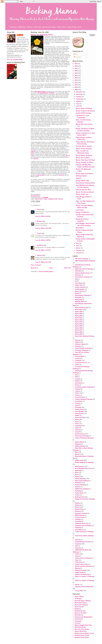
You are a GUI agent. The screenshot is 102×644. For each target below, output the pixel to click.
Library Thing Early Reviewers (84, 438)
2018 (76, 66)
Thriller (77, 554)
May (77, 243)
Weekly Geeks (79, 572)
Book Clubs (39, 199)
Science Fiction (80, 517)
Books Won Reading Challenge (84, 336)
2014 (76, 75)
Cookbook (78, 360)
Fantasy (77, 389)
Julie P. (21, 35)
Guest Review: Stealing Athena (85, 183)
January (78, 252)
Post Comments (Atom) (46, 271)
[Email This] (32, 201)
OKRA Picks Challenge (82, 489)
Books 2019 (78, 334)
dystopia (77, 379)
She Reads (78, 521)
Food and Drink (80, 397)
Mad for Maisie (79, 442)
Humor (77, 423)
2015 (76, 73)
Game (77, 405)
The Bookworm (35, 196)
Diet (76, 375)
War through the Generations (84, 566)
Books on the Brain (81, 613)
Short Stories (79, 529)
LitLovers (77, 623)
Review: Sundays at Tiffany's (84, 162)
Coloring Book (79, 356)
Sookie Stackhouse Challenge (84, 531)
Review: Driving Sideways (84, 148)
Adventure (78, 275)
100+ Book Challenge (81, 258)
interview (61, 175)
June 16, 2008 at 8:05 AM (42, 216)
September (79, 99)
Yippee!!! (78, 178)
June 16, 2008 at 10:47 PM (43, 262)
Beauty (77, 293)
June (78, 106)
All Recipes (78, 598)
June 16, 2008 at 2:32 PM (42, 240)
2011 (76, 82)
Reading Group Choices (82, 635)
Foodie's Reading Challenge (83, 399)
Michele (39, 221)
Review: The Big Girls (82, 212)
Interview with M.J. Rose (83, 189)
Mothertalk (78, 470)
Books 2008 (78, 311)
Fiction (45, 199)
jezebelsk (40, 245)
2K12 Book (78, 271)
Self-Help (78, 519)
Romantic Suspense (81, 513)
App (76, 279)
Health (77, 415)
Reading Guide (53, 199)
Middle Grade (79, 460)
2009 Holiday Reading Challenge (85, 260)
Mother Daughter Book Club (83, 625)
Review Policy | (72, 27)
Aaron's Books (79, 596)
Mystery (77, 476)
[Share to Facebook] (37, 201)
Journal (77, 432)
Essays (77, 385)
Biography (78, 297)
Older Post (67, 268)
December (79, 92)
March (78, 248)
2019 (76, 63)
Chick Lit (78, 342)
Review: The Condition (83, 157)
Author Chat (78, 285)
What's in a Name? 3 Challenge (84, 576)
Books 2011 (78, 317)
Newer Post (34, 268)
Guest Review (79, 413)
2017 (76, 68)
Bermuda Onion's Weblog (83, 600)
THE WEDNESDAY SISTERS (45, 93)
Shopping (78, 527)
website (33, 151)
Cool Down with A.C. (81, 362)
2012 (76, 80)
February (79, 250)
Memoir (77, 454)
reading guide (40, 175)
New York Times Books (82, 629)
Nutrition (77, 486)
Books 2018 (78, 332)
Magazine (78, 444)
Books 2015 (78, 326)
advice (68, 155)
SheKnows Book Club (82, 523)
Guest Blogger (79, 411)
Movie (77, 472)
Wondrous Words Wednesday (84, 586)
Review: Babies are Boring (84, 155)
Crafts (77, 364)
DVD (76, 377)
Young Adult (79, 590)
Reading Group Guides (82, 637)
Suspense (78, 544)
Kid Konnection (80, 434)
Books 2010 (78, 315)
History (77, 419)
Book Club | (38, 27)
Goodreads (78, 621)
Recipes (77, 503)
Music (77, 474)
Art (76, 281)
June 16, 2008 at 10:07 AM (43, 228)
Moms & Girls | (62, 27)
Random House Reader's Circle (84, 633)
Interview (78, 430)
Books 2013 (78, 322)
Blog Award (78, 299)
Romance (78, 511)
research (35, 158)
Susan (39, 233)
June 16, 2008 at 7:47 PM (42, 250)
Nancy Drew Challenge (82, 480)
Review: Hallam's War (82, 180)
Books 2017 (78, 330)
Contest (77, 358)
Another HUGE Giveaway (83, 113)
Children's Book (80, 344)
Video (77, 560)
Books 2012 (78, 320)
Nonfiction (78, 482)
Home (80, 27)
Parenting (78, 491)
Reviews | (30, 27)
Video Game (79, 562)
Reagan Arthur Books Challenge (85, 499)
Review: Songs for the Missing (85, 111)
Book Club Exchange (81, 307)
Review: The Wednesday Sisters (42, 34)
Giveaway (78, 407)
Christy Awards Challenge (83, 348)
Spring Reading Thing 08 (83, 541)
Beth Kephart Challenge (82, 295)
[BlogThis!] (34, 201)
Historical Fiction (80, 417)
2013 (76, 78)
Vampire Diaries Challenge (83, 558)
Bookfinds (78, 609)
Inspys (77, 427)
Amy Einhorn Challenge (82, 277)
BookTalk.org (79, 615)
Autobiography (79, 289)
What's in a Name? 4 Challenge (84, 580)
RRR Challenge (79, 515)
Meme (77, 452)
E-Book (77, 381)
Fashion (77, 391)
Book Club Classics (81, 602)
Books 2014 (78, 324)
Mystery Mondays (80, 478)
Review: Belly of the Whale (84, 108)
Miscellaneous (79, 466)
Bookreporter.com (80, 611)
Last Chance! (80, 210)
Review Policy (79, 509)
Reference (78, 505)
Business (78, 340)
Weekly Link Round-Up (82, 574)
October (78, 96)
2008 (76, 89)
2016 (76, 70)
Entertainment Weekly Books (83, 617)
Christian (78, 346)
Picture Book (79, 493)
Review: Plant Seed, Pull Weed (85, 160)
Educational (78, 383)
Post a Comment (36, 265)
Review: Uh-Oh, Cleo (82, 194)
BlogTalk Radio (79, 301)
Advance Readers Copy (82, 273)
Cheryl (39, 209)
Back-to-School (79, 291)
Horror (77, 421)
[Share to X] (35, 201)
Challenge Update (81, 176)
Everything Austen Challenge (84, 387)
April (78, 245)
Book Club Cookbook (81, 605)
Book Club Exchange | (49, 27)
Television (78, 548)
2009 (76, 87)
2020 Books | (22, 27)
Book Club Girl (79, 607)
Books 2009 (78, 313)
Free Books (78, 401)
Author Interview (80, 287)
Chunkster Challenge (81, 350)
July (77, 103)
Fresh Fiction (79, 619)
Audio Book (78, 283)
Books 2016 (78, 328)
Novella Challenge (80, 485)
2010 (76, 85)
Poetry (77, 495)
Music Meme (80, 227)
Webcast (77, 568)
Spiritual (77, 539)
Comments (78, 57)
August (78, 101)
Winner (77, 584)
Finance (77, 395)
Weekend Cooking (80, 570)
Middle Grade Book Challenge (84, 462)
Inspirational (79, 425)
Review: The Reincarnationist (85, 192)
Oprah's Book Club (80, 631)
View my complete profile (15, 59)
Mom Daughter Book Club (83, 468)
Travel (77, 556)
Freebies (77, 403)
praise (33, 152)
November (79, 94)
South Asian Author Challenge (84, 535)
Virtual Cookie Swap (81, 564)
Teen (76, 546)
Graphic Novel (79, 409)
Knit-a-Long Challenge (82, 436)
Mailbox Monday (80, 446)
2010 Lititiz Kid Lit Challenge (84, 269)
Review (60, 199)
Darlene (39, 255)
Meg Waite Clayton (40, 91)
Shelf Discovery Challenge (83, 525)
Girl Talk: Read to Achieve (84, 146)
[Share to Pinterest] (39, 201)
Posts (77, 54)
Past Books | (14, 27)
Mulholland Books (80, 627)
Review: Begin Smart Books (84, 173)
